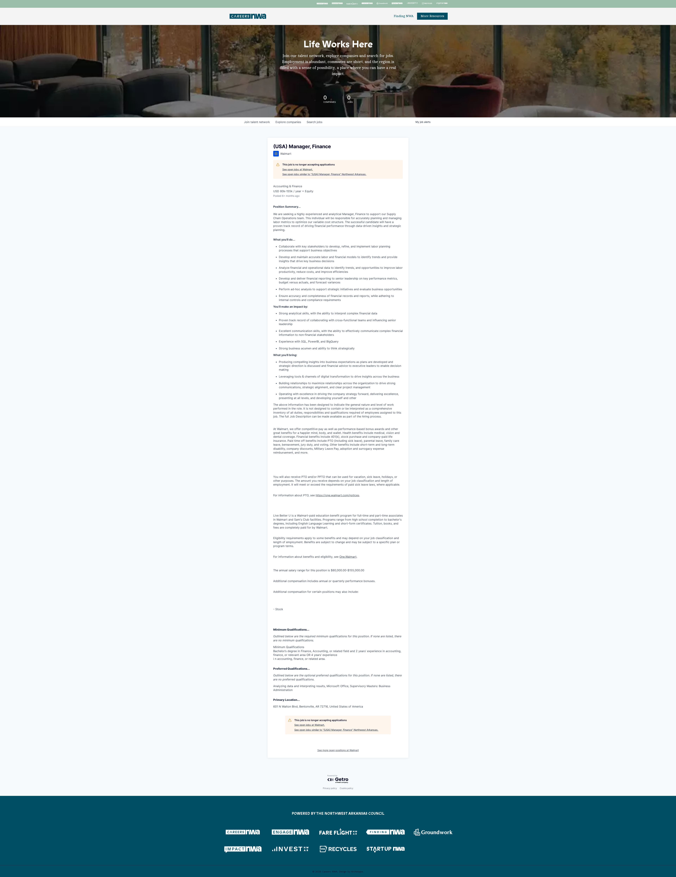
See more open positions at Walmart (338, 750)
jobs (314, 122)
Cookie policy (346, 788)
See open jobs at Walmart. (297, 169)
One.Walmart (347, 556)
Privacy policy (330, 788)
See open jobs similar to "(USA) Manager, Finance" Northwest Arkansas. (324, 174)
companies (288, 122)
